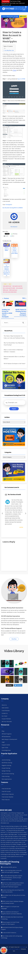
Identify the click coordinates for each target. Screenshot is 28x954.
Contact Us (5, 713)
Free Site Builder (6, 788)
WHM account (5, 290)
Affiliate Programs (6, 734)
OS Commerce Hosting (8, 773)
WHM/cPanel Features (8, 794)
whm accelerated (19, 288)
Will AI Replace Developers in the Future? (14, 363)
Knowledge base (6, 750)
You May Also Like (9, 50)
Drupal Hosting (6, 768)
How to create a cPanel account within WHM (14, 250)
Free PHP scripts (6, 791)
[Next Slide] (26, 513)
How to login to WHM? (6, 249)
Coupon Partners (6, 718)
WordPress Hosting (7, 762)
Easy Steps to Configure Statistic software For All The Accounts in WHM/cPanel (6, 269)
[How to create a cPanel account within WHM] (14, 245)
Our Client (4, 716)
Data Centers (5, 707)
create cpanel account (7, 286)
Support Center (6, 745)
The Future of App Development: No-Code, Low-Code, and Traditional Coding (13, 3)
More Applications (7, 779)
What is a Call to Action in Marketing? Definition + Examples (13, 350)
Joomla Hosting (6, 760)
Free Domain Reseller (7, 797)
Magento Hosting (6, 765)
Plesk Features (6, 799)
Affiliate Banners (6, 736)
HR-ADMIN (16, 16)
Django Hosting (6, 771)
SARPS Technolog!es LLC (14, 949)
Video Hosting (5, 776)
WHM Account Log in (13, 290)
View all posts (14, 226)
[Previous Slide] (2, 513)
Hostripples (9, 204)
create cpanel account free (17, 286)
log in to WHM (21, 79)
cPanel (5, 284)
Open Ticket (5, 747)
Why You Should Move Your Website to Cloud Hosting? (14, 344)
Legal (3, 742)
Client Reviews (6, 710)
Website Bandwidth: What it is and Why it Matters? (14, 357)
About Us (4, 705)
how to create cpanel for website (9, 288)
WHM (10, 284)
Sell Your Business (7, 721)
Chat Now (14, 639)
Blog (3, 731)
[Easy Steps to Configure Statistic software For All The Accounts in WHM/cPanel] (6, 261)
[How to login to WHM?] (6, 245)
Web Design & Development (9, 739)
